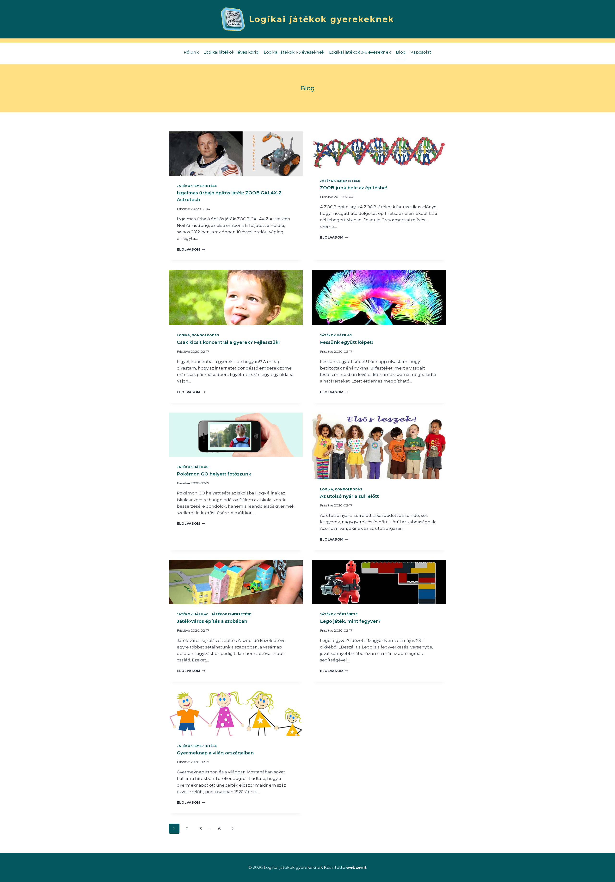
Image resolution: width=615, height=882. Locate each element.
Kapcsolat (421, 52)
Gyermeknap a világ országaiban (215, 753)
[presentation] (236, 153)
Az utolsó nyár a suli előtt (349, 496)
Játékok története (338, 614)
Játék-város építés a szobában (212, 621)
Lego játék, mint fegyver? (350, 621)
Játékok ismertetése (197, 186)
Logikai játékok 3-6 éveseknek (360, 52)
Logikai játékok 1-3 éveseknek (294, 52)
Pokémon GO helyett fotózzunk (214, 474)
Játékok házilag (336, 335)
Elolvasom (191, 249)
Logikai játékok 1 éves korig (231, 52)
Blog (401, 52)
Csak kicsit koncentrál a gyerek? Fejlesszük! (228, 342)
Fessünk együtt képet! (346, 342)
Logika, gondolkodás (198, 335)
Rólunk (191, 52)
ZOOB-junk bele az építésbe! (353, 188)
